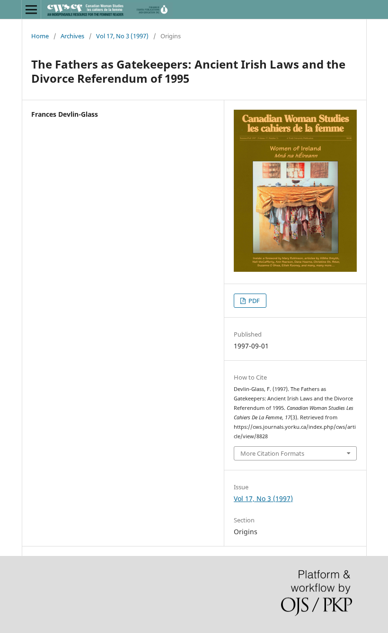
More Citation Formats (272, 453)
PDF (253, 300)
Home (40, 36)
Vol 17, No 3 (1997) (122, 36)
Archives (72, 36)
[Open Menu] (31, 9)
